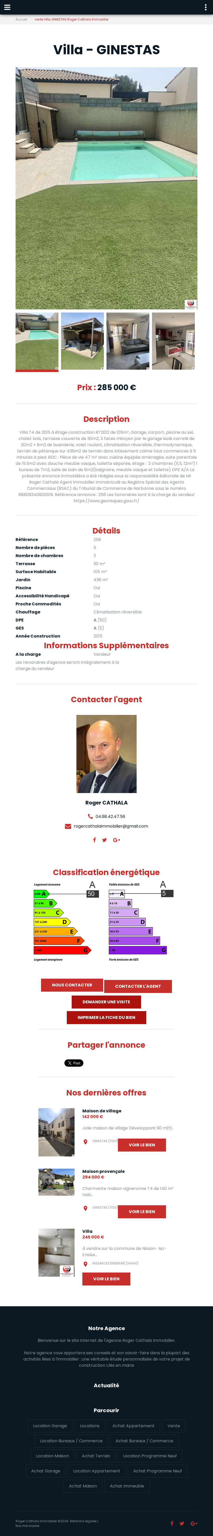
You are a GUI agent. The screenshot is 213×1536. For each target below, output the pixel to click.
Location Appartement (96, 1471)
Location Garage (50, 1426)
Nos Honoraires (27, 1526)
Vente (174, 1426)
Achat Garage (45, 1471)
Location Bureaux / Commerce (71, 1441)
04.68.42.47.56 (110, 817)
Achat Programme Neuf (157, 1471)
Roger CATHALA (106, 802)
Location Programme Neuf (150, 1456)
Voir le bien (142, 1145)
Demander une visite (106, 1002)
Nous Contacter (72, 985)
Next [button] (185, 188)
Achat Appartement (133, 1426)
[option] (106, 188)
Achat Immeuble (127, 1486)
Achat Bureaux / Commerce (144, 1441)
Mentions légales (83, 1521)
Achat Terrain (96, 1456)
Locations (89, 1426)
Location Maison (52, 1456)
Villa (87, 1231)
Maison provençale (103, 1171)
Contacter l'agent (138, 986)
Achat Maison (83, 1486)
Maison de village (101, 1111)
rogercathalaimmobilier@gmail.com (111, 826)
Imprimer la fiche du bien (106, 1017)
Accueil (21, 19)
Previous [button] (27, 188)
